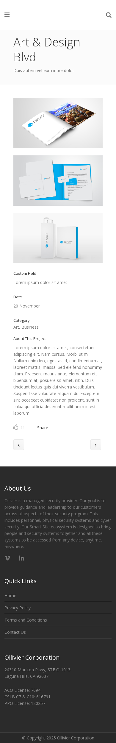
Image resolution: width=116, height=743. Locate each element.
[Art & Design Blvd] (58, 152)
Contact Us (15, 632)
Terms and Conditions (25, 620)
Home (10, 595)
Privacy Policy (17, 608)
